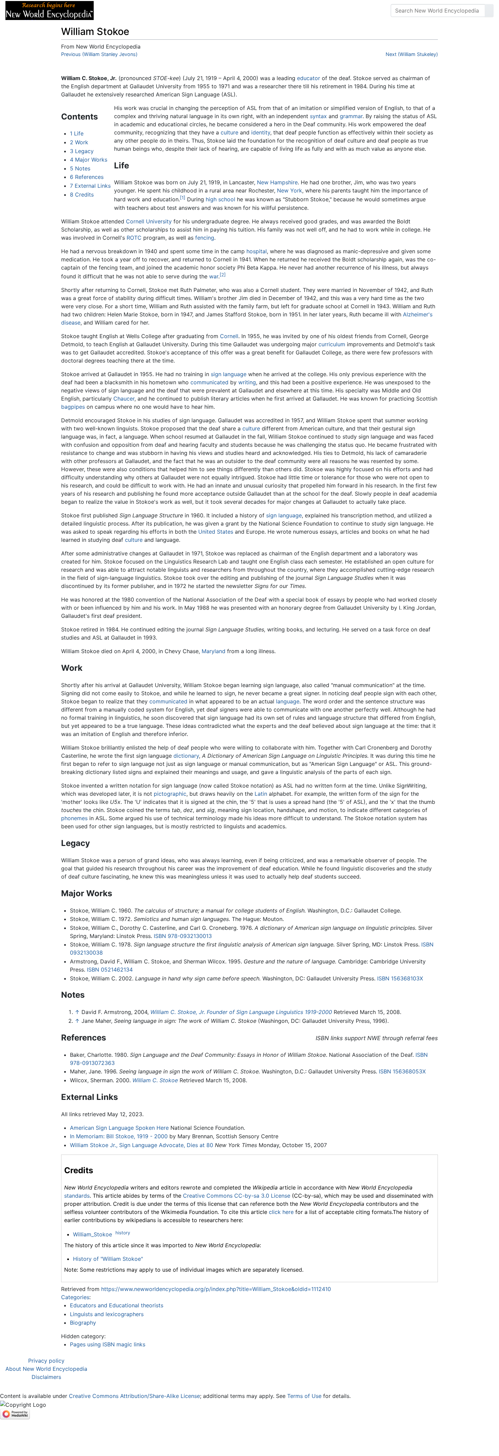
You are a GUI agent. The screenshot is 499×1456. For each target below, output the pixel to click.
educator (308, 78)
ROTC (134, 237)
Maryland (213, 651)
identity (260, 132)
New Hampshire (277, 182)
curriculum (331, 344)
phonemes (74, 818)
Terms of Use (304, 1396)
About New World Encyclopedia (46, 1368)
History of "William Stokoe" (108, 1258)
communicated (209, 382)
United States (215, 531)
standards (77, 1195)
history (122, 1232)
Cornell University (149, 221)
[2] (223, 274)
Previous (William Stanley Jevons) (99, 54)
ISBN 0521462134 (110, 969)
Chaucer (123, 398)
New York (289, 190)
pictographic (170, 793)
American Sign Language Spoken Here (119, 1127)
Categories (75, 1297)
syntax (318, 116)
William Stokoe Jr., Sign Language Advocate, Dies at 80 (141, 1145)
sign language (228, 374)
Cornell (229, 336)
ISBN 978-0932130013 (183, 936)
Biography (83, 1322)
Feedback (174, 10)
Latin (261, 793)
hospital (256, 251)
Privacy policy (46, 1360)
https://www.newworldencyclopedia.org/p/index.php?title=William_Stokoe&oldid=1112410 (216, 1289)
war (213, 276)
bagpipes (73, 406)
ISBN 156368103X (400, 978)
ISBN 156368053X (402, 1071)
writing (247, 382)
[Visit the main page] (49, 10)
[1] (182, 197)
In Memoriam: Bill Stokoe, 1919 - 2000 (119, 1136)
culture (229, 132)
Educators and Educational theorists (116, 1305)
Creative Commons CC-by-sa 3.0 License (236, 1195)
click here (281, 1212)
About (143, 10)
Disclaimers (46, 1377)
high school (220, 199)
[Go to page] (489, 10)
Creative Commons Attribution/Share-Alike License (134, 1396)
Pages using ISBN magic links (107, 1344)
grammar (351, 116)
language (287, 701)
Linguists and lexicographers (107, 1314)
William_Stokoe (92, 1234)
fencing (204, 237)
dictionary (186, 755)
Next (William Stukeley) (412, 54)
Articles (114, 10)
